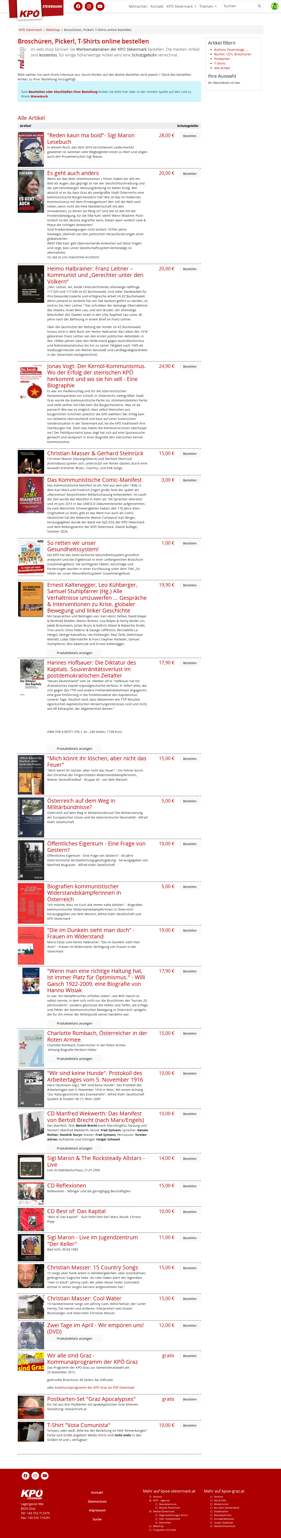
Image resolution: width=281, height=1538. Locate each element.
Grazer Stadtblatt (223, 1522)
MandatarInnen (223, 1515)
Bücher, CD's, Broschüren (232, 54)
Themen (206, 6)
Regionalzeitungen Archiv (173, 1515)
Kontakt (157, 6)
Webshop (158, 1526)
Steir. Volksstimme (169, 1518)
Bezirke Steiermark (169, 1507)
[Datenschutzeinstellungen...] (274, 6)
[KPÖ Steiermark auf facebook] (78, 6)
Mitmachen (138, 6)
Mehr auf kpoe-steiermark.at (169, 1491)
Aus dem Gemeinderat (226, 1507)
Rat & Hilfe (220, 1500)
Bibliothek (165, 1522)
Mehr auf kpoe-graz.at (224, 1491)
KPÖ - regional (161, 1500)
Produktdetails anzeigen (74, 653)
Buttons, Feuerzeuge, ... (231, 49)
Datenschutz (97, 1501)
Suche (97, 1519)
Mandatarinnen (168, 1504)
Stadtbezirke (221, 1511)
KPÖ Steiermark (180, 6)
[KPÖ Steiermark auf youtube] (100, 6)
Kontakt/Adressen (224, 1518)
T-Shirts (219, 63)
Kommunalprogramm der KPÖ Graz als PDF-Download (94, 1387)
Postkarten (222, 59)
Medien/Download (163, 1511)
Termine (157, 1496)
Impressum (97, 1510)
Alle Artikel (222, 68)
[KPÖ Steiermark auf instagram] (89, 6)
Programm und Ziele (164, 1529)
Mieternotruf (221, 1504)
